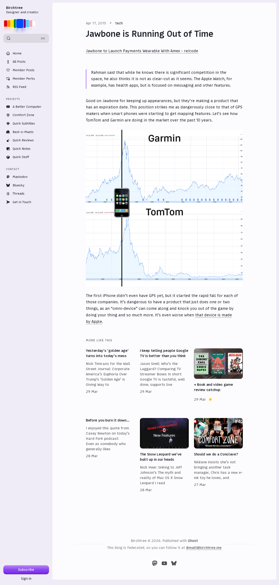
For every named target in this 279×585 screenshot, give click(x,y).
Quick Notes (22, 149)
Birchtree (14, 7)
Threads (18, 193)
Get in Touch (22, 202)
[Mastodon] (154, 563)
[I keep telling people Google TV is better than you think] (164, 375)
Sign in (26, 578)
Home (17, 53)
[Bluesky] (174, 563)
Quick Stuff (21, 157)
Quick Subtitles (24, 123)
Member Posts (23, 70)
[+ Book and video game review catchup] (218, 375)
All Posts (19, 61)
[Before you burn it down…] (110, 455)
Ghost (193, 540)
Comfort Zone (23, 115)
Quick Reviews (23, 140)
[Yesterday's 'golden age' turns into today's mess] (110, 375)
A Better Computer (27, 107)
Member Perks (24, 78)
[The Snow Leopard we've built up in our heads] (164, 455)
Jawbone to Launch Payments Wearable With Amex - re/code (142, 51)
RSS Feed (19, 87)
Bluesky (18, 185)
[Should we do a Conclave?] (218, 455)
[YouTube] (164, 563)
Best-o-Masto (23, 132)
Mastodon (20, 177)
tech (119, 23)
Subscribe (26, 569)
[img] (21, 23)
